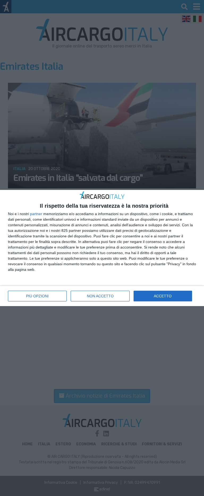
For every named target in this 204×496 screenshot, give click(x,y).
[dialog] (102, 248)
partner (36, 214)
